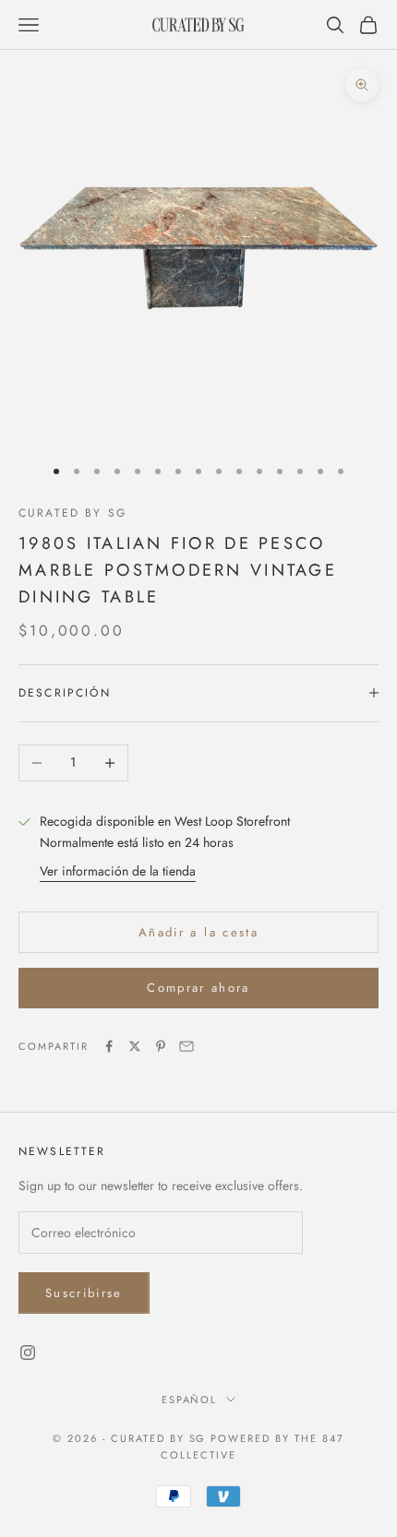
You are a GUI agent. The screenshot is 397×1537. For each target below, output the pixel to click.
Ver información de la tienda (118, 871)
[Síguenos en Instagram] (27, 1352)
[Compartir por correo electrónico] (186, 1046)
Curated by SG (72, 513)
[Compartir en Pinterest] (160, 1046)
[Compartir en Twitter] (134, 1046)
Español (190, 1399)
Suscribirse (84, 1293)
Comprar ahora (198, 987)
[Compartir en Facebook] (109, 1046)
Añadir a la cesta (198, 932)
